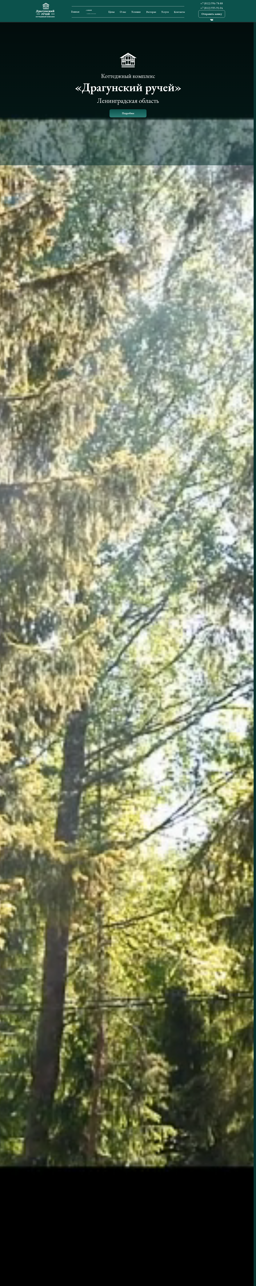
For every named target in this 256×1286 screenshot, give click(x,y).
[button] (211, 14)
